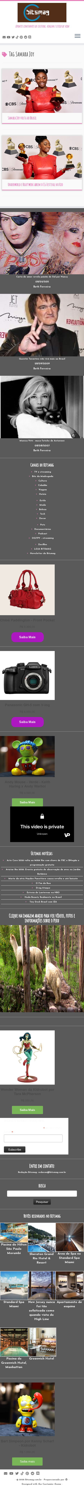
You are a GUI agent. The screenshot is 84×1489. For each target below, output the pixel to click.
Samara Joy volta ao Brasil (22, 118)
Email (8, 1132)
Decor (42, 518)
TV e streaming (42, 472)
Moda (42, 505)
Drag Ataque (43, 888)
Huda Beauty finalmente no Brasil (43, 897)
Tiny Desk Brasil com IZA (43, 902)
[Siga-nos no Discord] (30, 37)
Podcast (42, 534)
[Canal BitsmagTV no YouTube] (9, 37)
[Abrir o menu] (77, 36)
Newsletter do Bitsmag (42, 553)
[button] (14, 1239)
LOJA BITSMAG (42, 549)
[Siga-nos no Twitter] (14, 37)
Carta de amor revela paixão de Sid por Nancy (42, 277)
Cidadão (42, 485)
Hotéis (42, 494)
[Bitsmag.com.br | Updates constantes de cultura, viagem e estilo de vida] (42, 12)
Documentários (42, 529)
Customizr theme (52, 1484)
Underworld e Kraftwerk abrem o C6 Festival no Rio (35, 184)
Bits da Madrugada (42, 476)
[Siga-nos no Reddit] (26, 37)
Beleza (42, 510)
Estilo (43, 501)
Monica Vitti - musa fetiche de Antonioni (42, 441)
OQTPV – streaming (43, 538)
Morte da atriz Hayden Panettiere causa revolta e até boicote (43, 879)
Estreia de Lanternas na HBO (43, 893)
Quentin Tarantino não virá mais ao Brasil (42, 359)
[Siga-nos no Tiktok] (18, 37)
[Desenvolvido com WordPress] (66, 1479)
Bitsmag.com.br (33, 1480)
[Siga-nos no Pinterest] (22, 37)
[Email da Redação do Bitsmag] (5, 37)
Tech (42, 514)
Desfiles (42, 545)
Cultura (42, 481)
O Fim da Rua (43, 883)
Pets (42, 525)
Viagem (43, 490)
